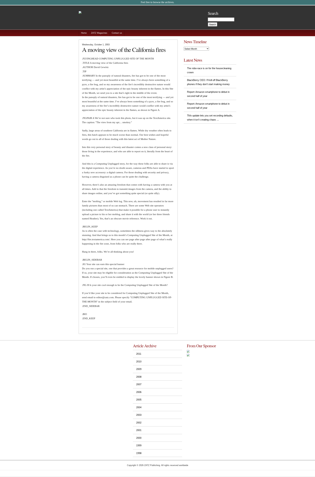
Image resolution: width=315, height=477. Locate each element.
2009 (138, 369)
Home (84, 33)
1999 (138, 445)
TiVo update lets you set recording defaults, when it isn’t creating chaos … (210, 117)
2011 (138, 353)
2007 (138, 384)
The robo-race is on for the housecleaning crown (209, 70)
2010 (138, 361)
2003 (138, 414)
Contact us (117, 33)
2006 (138, 392)
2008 (138, 376)
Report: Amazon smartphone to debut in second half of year (208, 94)
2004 (138, 407)
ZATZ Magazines (99, 33)
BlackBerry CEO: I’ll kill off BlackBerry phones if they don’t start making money (208, 82)
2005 (138, 399)
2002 (138, 422)
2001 (138, 430)
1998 (138, 453)
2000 (138, 437)
